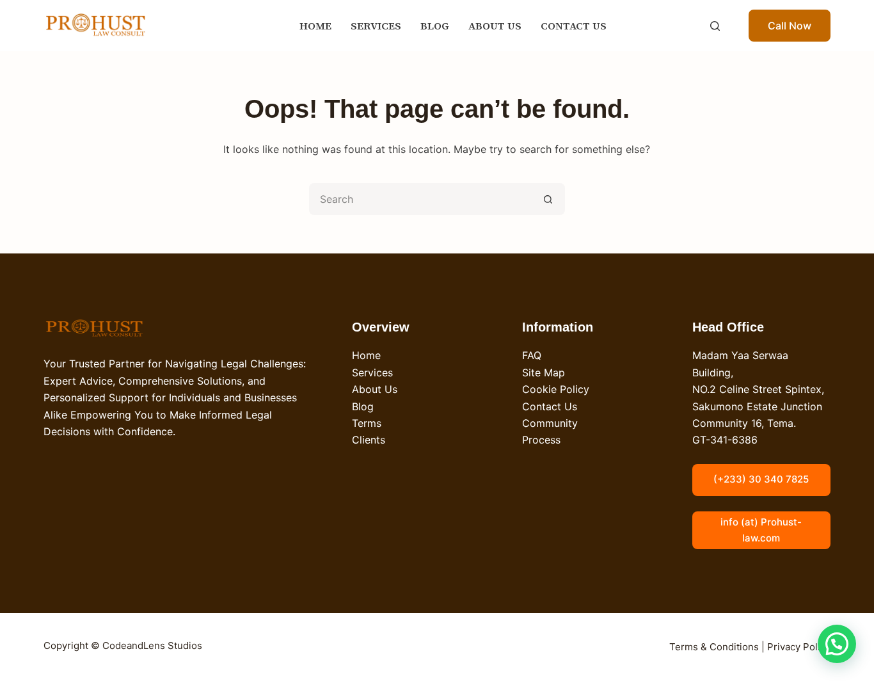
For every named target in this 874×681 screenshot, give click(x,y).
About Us (374, 389)
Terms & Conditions (714, 647)
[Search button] (549, 199)
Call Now (789, 25)
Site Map (543, 372)
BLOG (434, 26)
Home (366, 355)
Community (550, 423)
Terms (366, 423)
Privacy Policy (798, 647)
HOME (315, 26)
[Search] (715, 26)
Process (541, 439)
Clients (368, 439)
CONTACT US (574, 26)
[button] (837, 644)
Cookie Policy (555, 389)
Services (372, 372)
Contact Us (549, 406)
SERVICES (376, 26)
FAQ (531, 355)
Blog (363, 406)
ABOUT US (494, 26)
